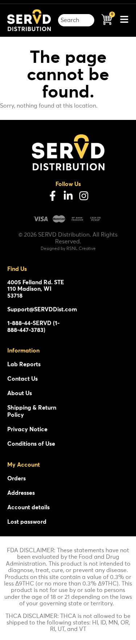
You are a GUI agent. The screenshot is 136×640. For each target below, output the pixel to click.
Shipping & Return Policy (31, 411)
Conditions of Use (31, 444)
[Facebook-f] (53, 196)
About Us (19, 393)
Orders (16, 478)
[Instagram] (84, 196)
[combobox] (76, 20)
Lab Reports (24, 364)
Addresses (21, 493)
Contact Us (22, 379)
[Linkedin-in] (68, 196)
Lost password (26, 522)
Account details (28, 507)
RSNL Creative (81, 249)
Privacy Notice (27, 429)
